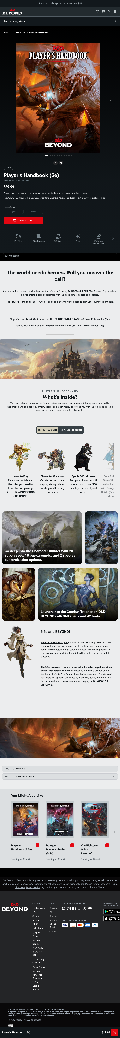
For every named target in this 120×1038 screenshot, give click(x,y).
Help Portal (37, 928)
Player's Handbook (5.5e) (69, 198)
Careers (53, 916)
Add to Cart (26, 220)
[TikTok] (95, 908)
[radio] (13, 212)
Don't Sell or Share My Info (38, 951)
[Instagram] (69, 908)
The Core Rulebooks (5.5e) (55, 642)
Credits (52, 931)
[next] (110, 99)
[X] (84, 908)
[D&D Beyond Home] (12, 11)
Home (6, 33)
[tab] (47, 430)
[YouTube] (90, 908)
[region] (58, 98)
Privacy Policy (15, 1020)
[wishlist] (97, 11)
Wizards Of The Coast (53, 924)
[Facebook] (74, 908)
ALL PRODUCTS (19, 33)
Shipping (36, 916)
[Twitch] (79, 908)
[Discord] (63, 908)
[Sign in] (109, 11)
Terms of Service (32, 1020)
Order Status (38, 967)
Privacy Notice (33, 887)
